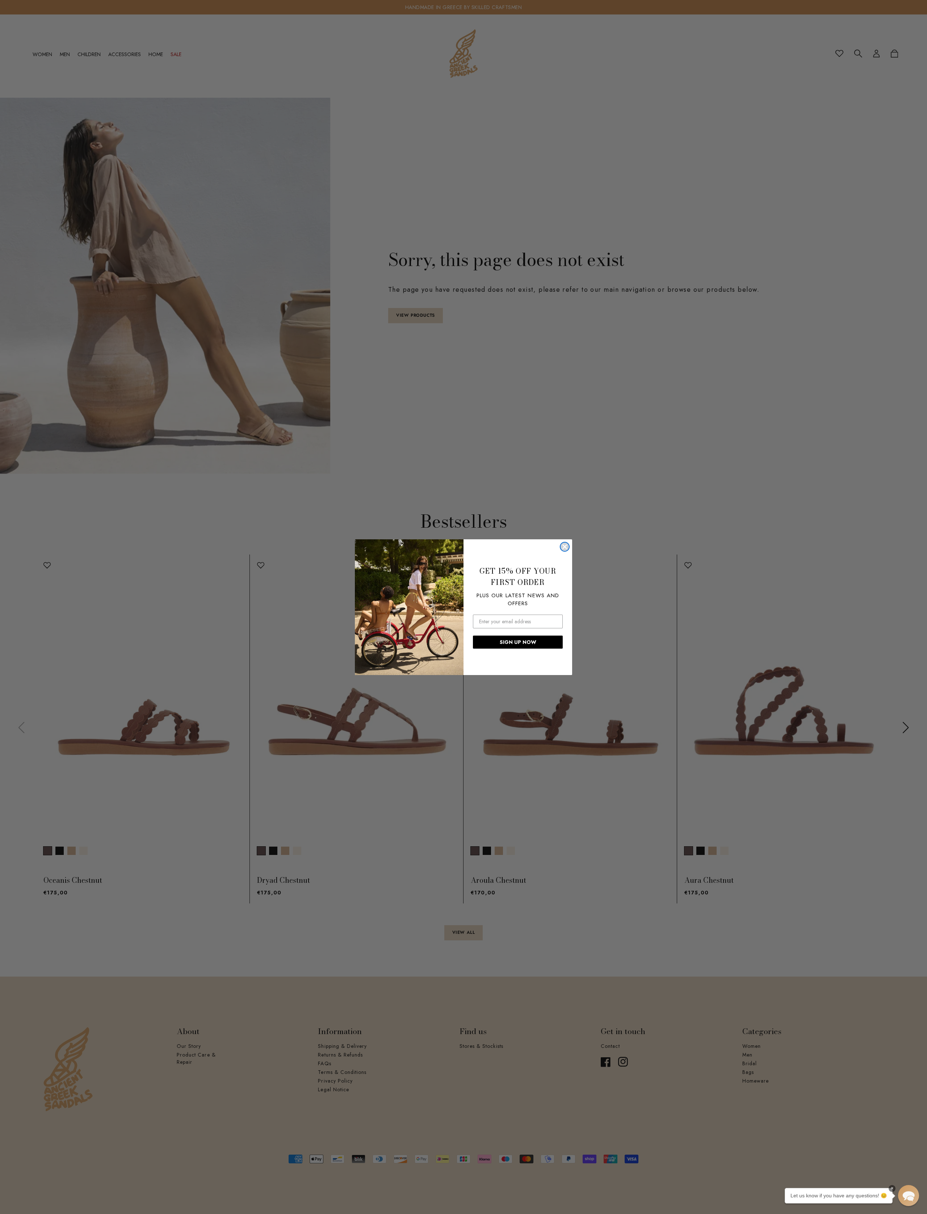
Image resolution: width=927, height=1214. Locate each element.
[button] (908, 1195)
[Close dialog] (564, 546)
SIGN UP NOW (518, 642)
